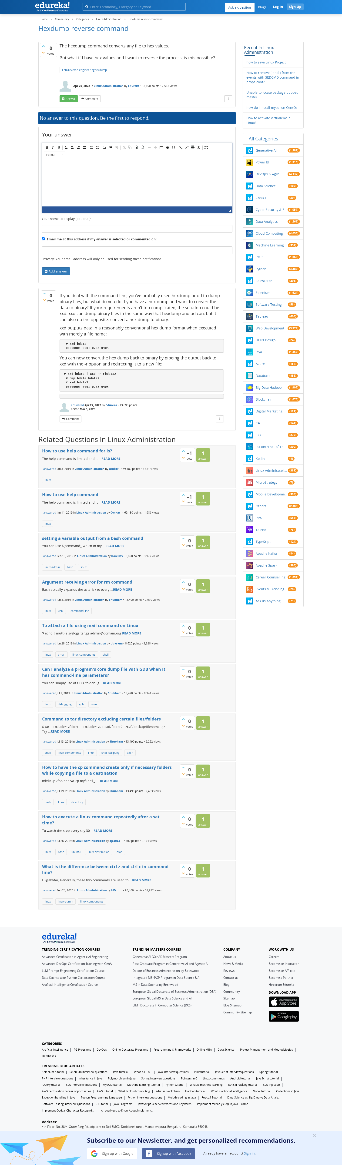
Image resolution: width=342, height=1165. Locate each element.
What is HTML (143, 1072)
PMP (259, 257)
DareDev (117, 556)
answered (77, 405)
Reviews (229, 971)
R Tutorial (102, 1104)
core (94, 704)
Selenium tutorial (53, 1072)
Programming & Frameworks (172, 1050)
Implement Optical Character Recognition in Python (68, 1110)
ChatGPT (262, 198)
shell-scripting (110, 753)
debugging (65, 704)
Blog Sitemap (232, 1005)
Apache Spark (266, 565)
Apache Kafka (266, 553)
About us (229, 957)
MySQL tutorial (112, 1085)
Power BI (262, 162)
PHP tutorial (202, 1072)
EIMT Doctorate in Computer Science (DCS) (162, 1005)
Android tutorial (240, 1078)
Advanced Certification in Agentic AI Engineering (75, 957)
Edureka (133, 86)
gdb (81, 704)
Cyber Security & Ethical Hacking (272, 209)
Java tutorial (120, 1072)
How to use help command (70, 494)
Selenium (263, 292)
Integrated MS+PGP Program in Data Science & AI (166, 978)
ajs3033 (115, 841)
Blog (226, 984)
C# (258, 423)
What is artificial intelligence (229, 1091)
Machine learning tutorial (143, 1085)
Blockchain (264, 399)
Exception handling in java (58, 1097)
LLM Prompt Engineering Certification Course (73, 971)
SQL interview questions (81, 1085)
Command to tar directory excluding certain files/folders (101, 719)
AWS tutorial (105, 1091)
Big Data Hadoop (269, 387)
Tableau (262, 316)
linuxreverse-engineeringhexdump (84, 70)
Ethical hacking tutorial (243, 1085)
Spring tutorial (268, 1072)
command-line (79, 611)
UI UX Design (266, 340)
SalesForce (264, 281)
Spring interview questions (158, 1078)
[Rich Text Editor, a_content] (137, 183)
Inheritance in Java (90, 1078)
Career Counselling (270, 577)
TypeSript (263, 541)
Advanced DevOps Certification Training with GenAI (77, 964)
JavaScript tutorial (267, 1078)
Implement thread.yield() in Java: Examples (224, 1104)
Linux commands (214, 1078)
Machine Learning (270, 245)
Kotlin (260, 458)
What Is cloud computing (134, 1091)
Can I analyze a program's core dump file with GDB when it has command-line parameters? (103, 672)
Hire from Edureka (281, 984)
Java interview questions (173, 1072)
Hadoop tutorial (195, 1091)
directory (77, 802)
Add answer (58, 271)
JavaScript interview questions (234, 1072)
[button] (47, 147)
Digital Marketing (269, 411)
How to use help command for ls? (77, 451)
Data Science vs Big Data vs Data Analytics (254, 1097)
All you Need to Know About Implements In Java (127, 1110)
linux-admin (52, 567)
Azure (260, 364)
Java (259, 352)
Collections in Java (287, 1091)
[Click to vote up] (43, 46)
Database (263, 375)
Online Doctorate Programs (130, 1050)
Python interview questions (144, 1097)
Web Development (270, 328)
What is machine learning (206, 1085)
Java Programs (123, 1104)
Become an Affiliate (282, 971)
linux (48, 480)
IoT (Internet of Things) (272, 447)
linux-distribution (98, 852)
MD (113, 890)
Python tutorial (174, 1085)
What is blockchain (168, 1091)
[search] (87, 6)
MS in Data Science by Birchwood (155, 984)
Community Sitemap (237, 1012)
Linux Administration (109, 86)
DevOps (102, 1050)
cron (119, 852)
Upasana (117, 643)
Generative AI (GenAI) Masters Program (160, 957)
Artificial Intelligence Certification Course (70, 984)
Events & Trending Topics (272, 589)
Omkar (113, 469)
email (61, 655)
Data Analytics (267, 221)
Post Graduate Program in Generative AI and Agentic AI (170, 964)
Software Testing (269, 304)
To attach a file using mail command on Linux (90, 625)
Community (231, 991)
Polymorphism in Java (122, 1078)
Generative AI (266, 150)
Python (261, 269)
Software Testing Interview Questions (66, 1104)
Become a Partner (281, 978)
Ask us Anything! (269, 601)
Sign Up (295, 6)
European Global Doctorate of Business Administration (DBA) (174, 991)
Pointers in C (189, 1078)
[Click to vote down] (43, 52)
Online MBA (204, 1050)
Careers (274, 957)
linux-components (83, 655)
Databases (49, 1056)
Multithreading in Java (182, 1097)
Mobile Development (272, 494)
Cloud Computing (269, 233)
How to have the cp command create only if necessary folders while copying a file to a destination (107, 770)
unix (60, 611)
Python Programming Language (101, 1097)
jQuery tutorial (51, 1085)
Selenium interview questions (88, 1072)
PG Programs (82, 1050)
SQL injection (271, 1085)
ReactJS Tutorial (211, 1097)
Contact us (230, 978)
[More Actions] (228, 98)
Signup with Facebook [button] (173, 1153)
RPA (259, 518)
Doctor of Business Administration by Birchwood (166, 971)
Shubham (115, 600)
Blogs (262, 7)
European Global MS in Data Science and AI (162, 998)
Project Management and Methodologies (266, 1050)
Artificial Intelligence (55, 1050)
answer (70, 99)
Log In (278, 6)
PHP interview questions (57, 1078)
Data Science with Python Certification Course (73, 978)
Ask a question (239, 7)
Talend (261, 530)
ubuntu (75, 852)
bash (70, 567)
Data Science (266, 186)
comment (91, 99)
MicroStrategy (266, 482)
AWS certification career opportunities (66, 1091)
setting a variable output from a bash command (92, 538)
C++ (259, 435)
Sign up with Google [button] (117, 1153)
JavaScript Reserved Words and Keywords (164, 1104)
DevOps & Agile (268, 174)
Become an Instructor (284, 964)
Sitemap (229, 998)
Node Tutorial (262, 1091)
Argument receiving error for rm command (87, 582)
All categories (263, 139)
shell (106, 655)
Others (261, 506)
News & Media (233, 964)
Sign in (249, 1153)
